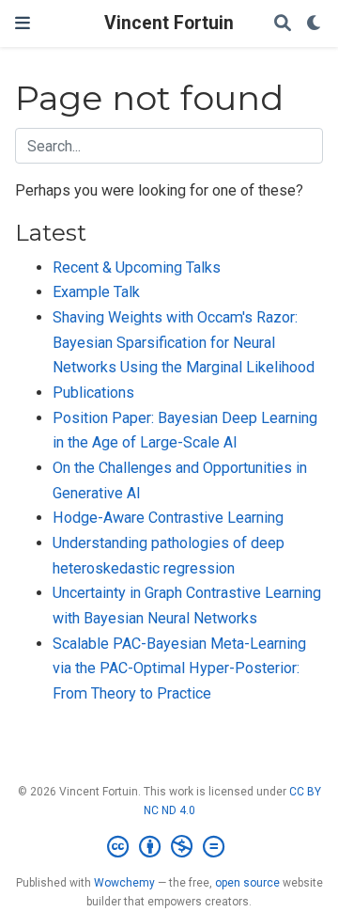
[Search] (282, 24)
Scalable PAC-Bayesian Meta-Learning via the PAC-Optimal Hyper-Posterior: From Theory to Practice (179, 668)
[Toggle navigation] (22, 23)
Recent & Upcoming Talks (137, 267)
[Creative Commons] (169, 847)
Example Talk (96, 292)
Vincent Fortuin (169, 23)
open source (247, 882)
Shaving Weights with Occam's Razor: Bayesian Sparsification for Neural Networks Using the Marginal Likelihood (184, 342)
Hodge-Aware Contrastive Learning (168, 518)
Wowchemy (124, 882)
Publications (93, 392)
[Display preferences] (314, 24)
